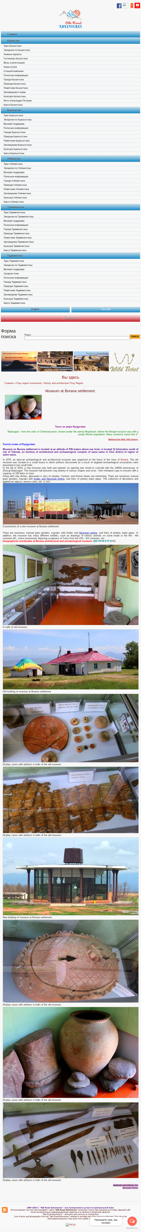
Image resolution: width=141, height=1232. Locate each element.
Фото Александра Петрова (18, 100)
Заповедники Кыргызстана (18, 145)
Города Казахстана (14, 79)
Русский (105, 309)
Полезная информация (16, 75)
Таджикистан (15, 255)
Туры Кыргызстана (13, 115)
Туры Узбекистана (13, 164)
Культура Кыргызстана (15, 149)
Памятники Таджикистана (17, 290)
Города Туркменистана (16, 229)
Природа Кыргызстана (15, 136)
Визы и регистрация (14, 62)
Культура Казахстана (15, 96)
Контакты (71, 318)
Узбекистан (14, 158)
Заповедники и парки (15, 92)
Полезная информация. (16, 128)
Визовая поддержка (14, 124)
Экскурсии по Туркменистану (19, 216)
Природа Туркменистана (16, 233)
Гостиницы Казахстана (16, 58)
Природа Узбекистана (15, 185)
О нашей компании (14, 71)
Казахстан (13, 40)
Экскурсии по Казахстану (17, 50)
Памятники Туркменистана (18, 237)
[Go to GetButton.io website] (132, 1228)
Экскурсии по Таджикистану (18, 265)
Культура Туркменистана (16, 246)
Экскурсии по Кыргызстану (18, 119)
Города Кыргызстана (15, 132)
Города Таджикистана (15, 282)
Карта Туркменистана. (15, 250)
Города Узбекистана (14, 181)
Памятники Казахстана (16, 88)
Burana (124, 459)
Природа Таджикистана (16, 286)
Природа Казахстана (15, 84)
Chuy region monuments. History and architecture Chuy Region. (50, 383)
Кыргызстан (14, 110)
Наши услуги (10, 67)
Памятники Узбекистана (16, 189)
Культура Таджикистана (16, 299)
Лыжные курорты (13, 54)
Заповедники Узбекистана (17, 193)
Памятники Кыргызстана (17, 140)
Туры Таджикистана (14, 261)
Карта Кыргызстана (14, 153)
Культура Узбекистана (15, 197)
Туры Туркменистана (14, 212)
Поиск (27, 334)
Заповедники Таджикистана (18, 294)
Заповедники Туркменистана (19, 242)
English (35, 309)
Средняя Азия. (11, 273)
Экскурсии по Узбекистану (17, 168)
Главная (12, 34)
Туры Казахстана (12, 46)
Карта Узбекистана (14, 202)
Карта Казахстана (13, 105)
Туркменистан (15, 207)
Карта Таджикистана (14, 303)
